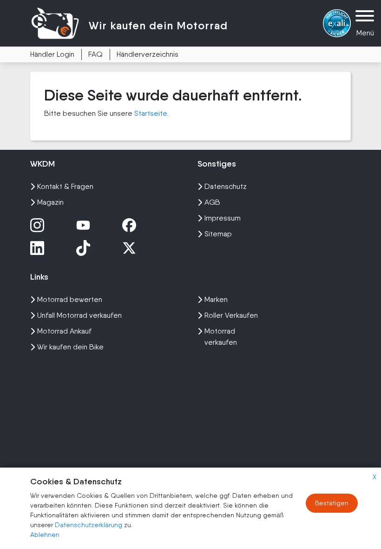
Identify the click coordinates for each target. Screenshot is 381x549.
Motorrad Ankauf (64, 331)
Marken (216, 299)
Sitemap (218, 233)
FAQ (95, 54)
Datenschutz (225, 186)
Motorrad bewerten (69, 299)
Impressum (222, 218)
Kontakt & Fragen (65, 186)
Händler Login (52, 54)
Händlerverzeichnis (147, 54)
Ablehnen (44, 534)
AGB (212, 202)
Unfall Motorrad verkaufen (79, 315)
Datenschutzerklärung (89, 525)
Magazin (50, 202)
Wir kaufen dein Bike (70, 346)
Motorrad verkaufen (220, 337)
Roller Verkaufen (231, 315)
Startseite (150, 113)
